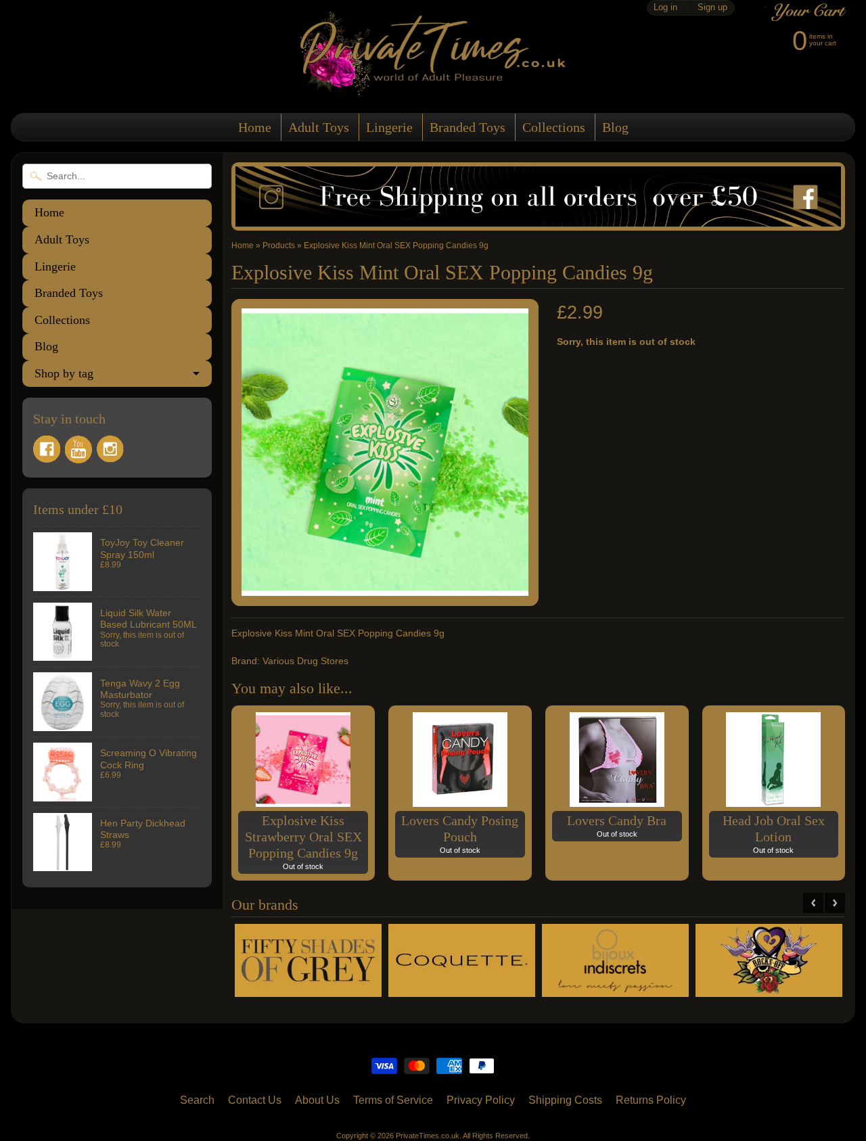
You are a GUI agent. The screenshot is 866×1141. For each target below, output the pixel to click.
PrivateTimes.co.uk (427, 1136)
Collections (553, 127)
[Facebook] (46, 449)
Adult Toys (318, 127)
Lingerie (389, 127)
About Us (317, 1100)
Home (254, 127)
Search (197, 1100)
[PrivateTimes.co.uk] (433, 87)
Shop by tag (64, 373)
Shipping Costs (565, 1100)
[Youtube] (78, 449)
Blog (615, 127)
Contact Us (254, 1100)
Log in (665, 7)
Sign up (712, 7)
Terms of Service (393, 1100)
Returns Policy (651, 1100)
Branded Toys (467, 127)
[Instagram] (110, 449)
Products (279, 245)
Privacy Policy (481, 1100)
